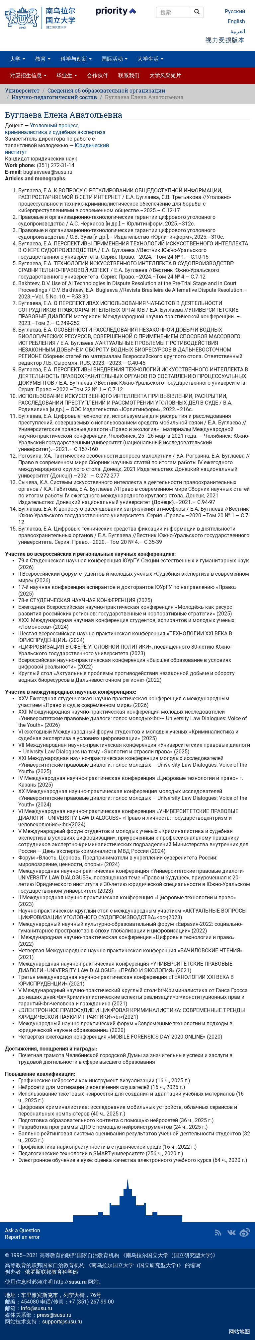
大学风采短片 (165, 75)
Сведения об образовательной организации (106, 90)
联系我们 (128, 75)
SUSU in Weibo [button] (244, 1232)
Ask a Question (22, 1230)
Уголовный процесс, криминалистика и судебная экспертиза (55, 128)
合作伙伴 (97, 75)
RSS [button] (218, 1232)
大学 (16, 59)
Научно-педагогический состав (54, 97)
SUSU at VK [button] (231, 1232)
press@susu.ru (54, 1315)
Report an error (22, 1237)
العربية (237, 31)
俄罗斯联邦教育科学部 (51, 1272)
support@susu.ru (62, 1321)
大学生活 (148, 59)
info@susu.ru (36, 1308)
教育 (41, 59)
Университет (22, 90)
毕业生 (65, 75)
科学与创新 (74, 59)
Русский (235, 11)
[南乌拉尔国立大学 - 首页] (42, 18)
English (236, 21)
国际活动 (113, 59)
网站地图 (239, 1331)
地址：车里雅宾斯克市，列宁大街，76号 (53, 1295)
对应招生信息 (26, 75)
